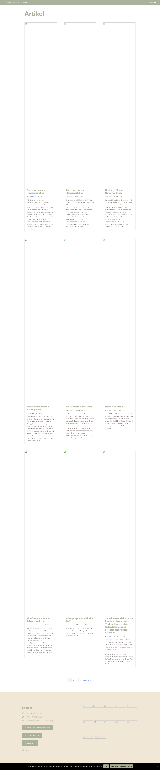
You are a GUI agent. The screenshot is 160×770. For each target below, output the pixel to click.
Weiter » (87, 680)
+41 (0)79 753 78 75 (11, 2)
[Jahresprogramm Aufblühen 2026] (80, 532)
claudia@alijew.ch (24, 2)
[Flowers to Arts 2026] (119, 320)
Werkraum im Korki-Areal (79, 406)
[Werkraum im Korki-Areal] (80, 320)
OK (106, 766)
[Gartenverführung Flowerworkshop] (41, 104)
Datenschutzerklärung (121, 766)
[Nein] (157, 766)
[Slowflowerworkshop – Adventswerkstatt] (41, 532)
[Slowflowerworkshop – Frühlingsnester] (41, 320)
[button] (37, 727)
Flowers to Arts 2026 (116, 406)
